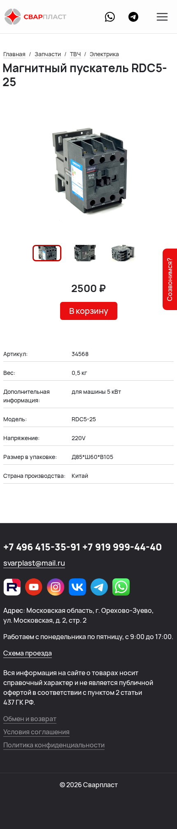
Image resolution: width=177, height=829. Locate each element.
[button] (47, 253)
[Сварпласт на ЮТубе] (33, 587)
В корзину (88, 310)
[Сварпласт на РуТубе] (12, 587)
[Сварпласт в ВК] (77, 587)
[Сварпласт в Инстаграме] (55, 587)
